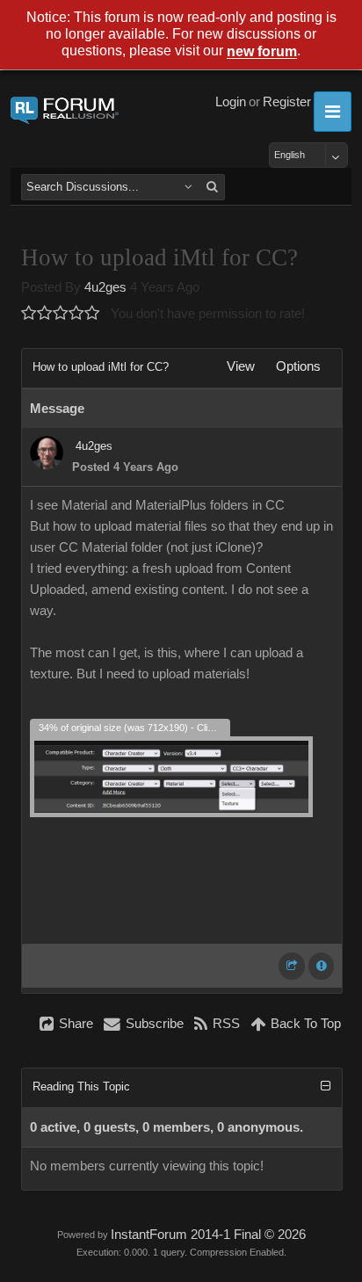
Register (287, 102)
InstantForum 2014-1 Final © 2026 (208, 1235)
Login (230, 102)
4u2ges (105, 287)
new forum (262, 52)
